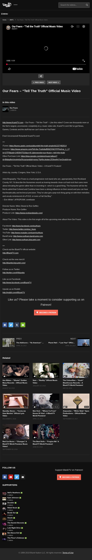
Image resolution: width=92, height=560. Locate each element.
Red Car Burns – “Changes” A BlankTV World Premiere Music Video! (15, 444)
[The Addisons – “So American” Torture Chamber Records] (23, 342)
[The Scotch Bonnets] (4, 524)
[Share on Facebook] (5, 324)
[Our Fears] (6, 109)
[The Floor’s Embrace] (4, 539)
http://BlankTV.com (10, 253)
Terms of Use (68, 553)
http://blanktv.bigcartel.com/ (14, 263)
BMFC (12, 20)
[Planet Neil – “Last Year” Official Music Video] (68, 342)
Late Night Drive (14, 528)
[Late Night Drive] (4, 529)
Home (4, 20)
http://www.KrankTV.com (13, 123)
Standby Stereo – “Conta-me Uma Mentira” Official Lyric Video (14, 413)
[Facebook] (4, 477)
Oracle (10, 518)
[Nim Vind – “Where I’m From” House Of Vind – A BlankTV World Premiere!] (46, 401)
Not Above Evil (13, 533)
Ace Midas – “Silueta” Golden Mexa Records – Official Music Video (15, 382)
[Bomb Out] (4, 514)
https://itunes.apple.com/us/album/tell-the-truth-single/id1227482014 (38, 146)
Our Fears (14, 108)
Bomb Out (11, 513)
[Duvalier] (4, 504)
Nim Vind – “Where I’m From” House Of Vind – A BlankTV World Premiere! (44, 413)
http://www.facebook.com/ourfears (26, 226)
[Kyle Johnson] (4, 499)
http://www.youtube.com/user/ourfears (27, 233)
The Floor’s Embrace (15, 538)
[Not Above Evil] (4, 534)
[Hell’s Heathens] (4, 494)
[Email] (22, 477)
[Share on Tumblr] (16, 324)
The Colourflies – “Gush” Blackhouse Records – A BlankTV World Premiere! (73, 382)
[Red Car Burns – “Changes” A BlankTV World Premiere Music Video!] (16, 431)
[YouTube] (10, 477)
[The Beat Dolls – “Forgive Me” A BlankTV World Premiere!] (46, 431)
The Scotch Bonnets (15, 523)
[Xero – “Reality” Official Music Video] (46, 370)
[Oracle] (4, 519)
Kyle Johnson (13, 498)
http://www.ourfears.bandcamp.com (28, 236)
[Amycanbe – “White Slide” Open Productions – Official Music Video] (76, 401)
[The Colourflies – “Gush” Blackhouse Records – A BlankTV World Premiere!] (76, 370)
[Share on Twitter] (11, 324)
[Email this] (22, 324)
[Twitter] (16, 477)
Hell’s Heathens (13, 493)
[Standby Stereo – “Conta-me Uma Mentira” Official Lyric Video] (16, 401)
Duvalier (10, 503)
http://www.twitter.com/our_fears (22, 229)
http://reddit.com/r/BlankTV (14, 293)
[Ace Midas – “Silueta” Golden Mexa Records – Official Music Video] (16, 370)
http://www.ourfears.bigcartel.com (26, 240)
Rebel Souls (12, 508)
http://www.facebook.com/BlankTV (17, 283)
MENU (5, 14)
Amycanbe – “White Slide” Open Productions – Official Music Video (76, 413)
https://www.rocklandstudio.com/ (29, 213)
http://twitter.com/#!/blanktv (14, 273)
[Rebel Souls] (4, 509)
